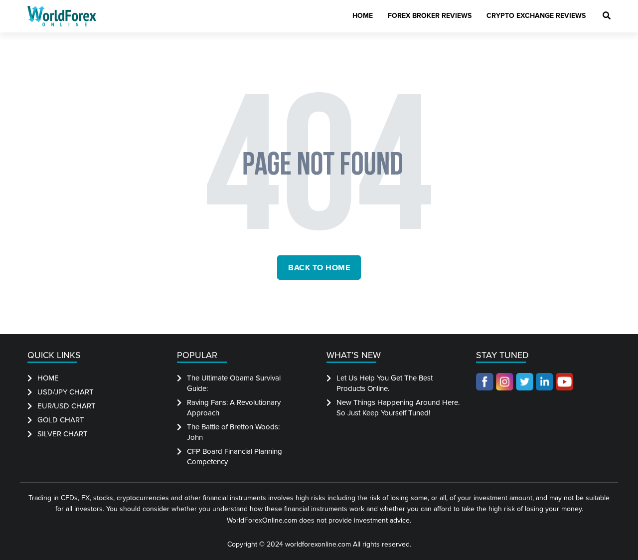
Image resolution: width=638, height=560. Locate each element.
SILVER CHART (62, 433)
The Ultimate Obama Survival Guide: (234, 383)
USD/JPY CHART (65, 391)
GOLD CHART (60, 419)
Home (362, 15)
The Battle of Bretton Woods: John (233, 432)
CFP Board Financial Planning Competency (234, 456)
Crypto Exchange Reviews (536, 15)
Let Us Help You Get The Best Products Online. (384, 383)
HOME (48, 377)
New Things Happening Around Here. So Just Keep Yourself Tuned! (398, 407)
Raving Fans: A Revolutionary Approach (234, 407)
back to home (319, 268)
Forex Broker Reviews (430, 15)
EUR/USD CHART (66, 405)
